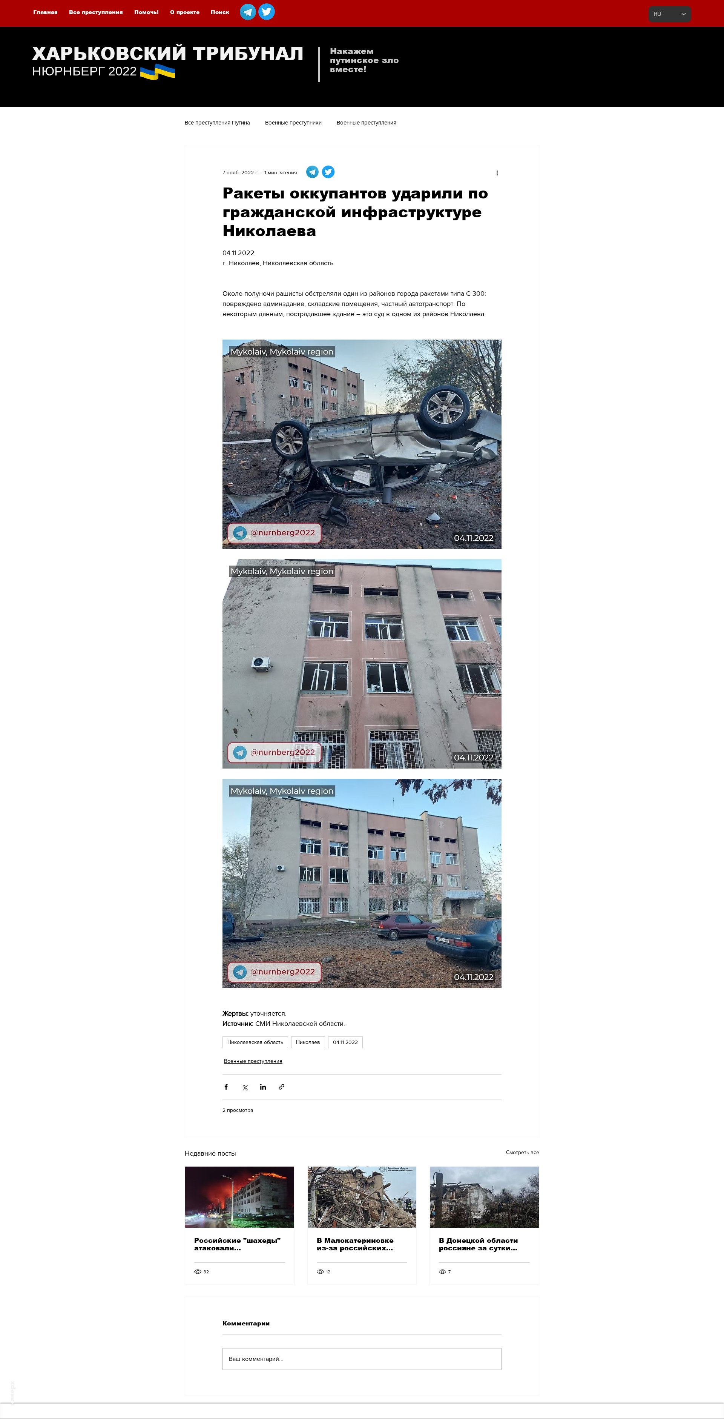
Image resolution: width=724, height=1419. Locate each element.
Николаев (308, 1042)
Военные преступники (293, 122)
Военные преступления (366, 122)
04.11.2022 (345, 1042)
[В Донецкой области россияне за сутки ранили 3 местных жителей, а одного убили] (484, 1197)
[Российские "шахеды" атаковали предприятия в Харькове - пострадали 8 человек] (239, 1197)
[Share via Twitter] (244, 1086)
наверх (12, 1393)
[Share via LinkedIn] (263, 1086)
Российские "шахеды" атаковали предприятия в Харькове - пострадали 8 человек (238, 1244)
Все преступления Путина (217, 122)
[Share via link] (281, 1086)
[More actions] (497, 172)
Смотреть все (522, 1152)
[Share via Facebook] (226, 1086)
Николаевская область (255, 1042)
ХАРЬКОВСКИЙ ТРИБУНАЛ (168, 54)
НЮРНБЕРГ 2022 (84, 71)
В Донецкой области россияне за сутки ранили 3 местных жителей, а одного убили (478, 1244)
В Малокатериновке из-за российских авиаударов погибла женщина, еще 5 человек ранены (356, 1244)
